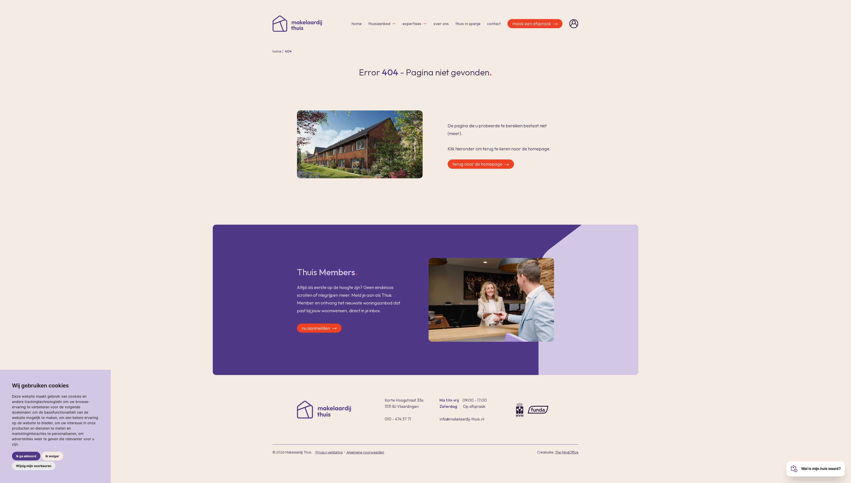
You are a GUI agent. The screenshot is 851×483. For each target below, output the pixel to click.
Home (356, 23)
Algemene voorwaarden (365, 452)
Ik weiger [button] (52, 456)
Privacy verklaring (329, 452)
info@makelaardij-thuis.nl (461, 419)
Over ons (441, 23)
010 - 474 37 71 (398, 419)
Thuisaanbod (379, 23)
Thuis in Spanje (467, 23)
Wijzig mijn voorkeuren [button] (33, 466)
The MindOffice (566, 452)
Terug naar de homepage (477, 164)
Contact (494, 23)
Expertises (411, 23)
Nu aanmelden (316, 328)
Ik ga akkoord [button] (26, 456)
